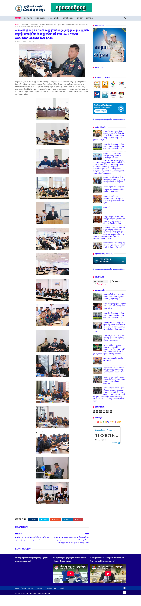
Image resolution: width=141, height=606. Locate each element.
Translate (101, 284)
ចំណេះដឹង (89, 18)
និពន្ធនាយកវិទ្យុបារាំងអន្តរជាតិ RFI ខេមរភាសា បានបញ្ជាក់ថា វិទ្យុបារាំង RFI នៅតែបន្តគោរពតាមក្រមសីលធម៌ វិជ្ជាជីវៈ (113, 199)
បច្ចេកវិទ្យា (79, 18)
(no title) (106, 207)
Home (18, 18)
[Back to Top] (124, 592)
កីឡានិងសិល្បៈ (68, 18)
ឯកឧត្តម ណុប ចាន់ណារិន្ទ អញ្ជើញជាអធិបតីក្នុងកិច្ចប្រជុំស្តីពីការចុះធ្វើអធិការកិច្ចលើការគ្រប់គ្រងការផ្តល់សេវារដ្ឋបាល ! (114, 180)
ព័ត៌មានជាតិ (28, 18)
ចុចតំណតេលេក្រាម (100, 111)
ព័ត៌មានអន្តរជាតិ (54, 18)
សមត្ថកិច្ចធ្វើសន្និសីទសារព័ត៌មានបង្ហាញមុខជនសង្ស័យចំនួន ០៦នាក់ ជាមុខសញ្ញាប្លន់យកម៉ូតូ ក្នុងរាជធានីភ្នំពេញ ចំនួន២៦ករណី (114, 380)
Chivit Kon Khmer (31, 593)
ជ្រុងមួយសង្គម (40, 18)
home (17, 588)
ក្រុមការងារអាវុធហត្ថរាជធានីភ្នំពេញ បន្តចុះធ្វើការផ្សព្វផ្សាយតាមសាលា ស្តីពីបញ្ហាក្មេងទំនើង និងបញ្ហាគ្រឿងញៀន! (114, 245)
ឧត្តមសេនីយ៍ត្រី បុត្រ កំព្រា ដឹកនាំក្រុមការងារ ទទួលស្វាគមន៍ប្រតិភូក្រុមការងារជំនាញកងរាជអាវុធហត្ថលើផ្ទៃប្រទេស (113, 146)
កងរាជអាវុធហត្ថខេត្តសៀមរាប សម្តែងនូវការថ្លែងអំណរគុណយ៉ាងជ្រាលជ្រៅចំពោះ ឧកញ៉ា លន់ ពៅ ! (114, 306)
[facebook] (124, 588)
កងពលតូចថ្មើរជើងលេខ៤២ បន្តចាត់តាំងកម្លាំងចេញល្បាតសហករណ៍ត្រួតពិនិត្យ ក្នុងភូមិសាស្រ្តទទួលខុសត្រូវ (114, 189)
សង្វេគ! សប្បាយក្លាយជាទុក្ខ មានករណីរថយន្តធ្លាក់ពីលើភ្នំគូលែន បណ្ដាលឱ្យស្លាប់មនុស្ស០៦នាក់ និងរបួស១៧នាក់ (113, 370)
